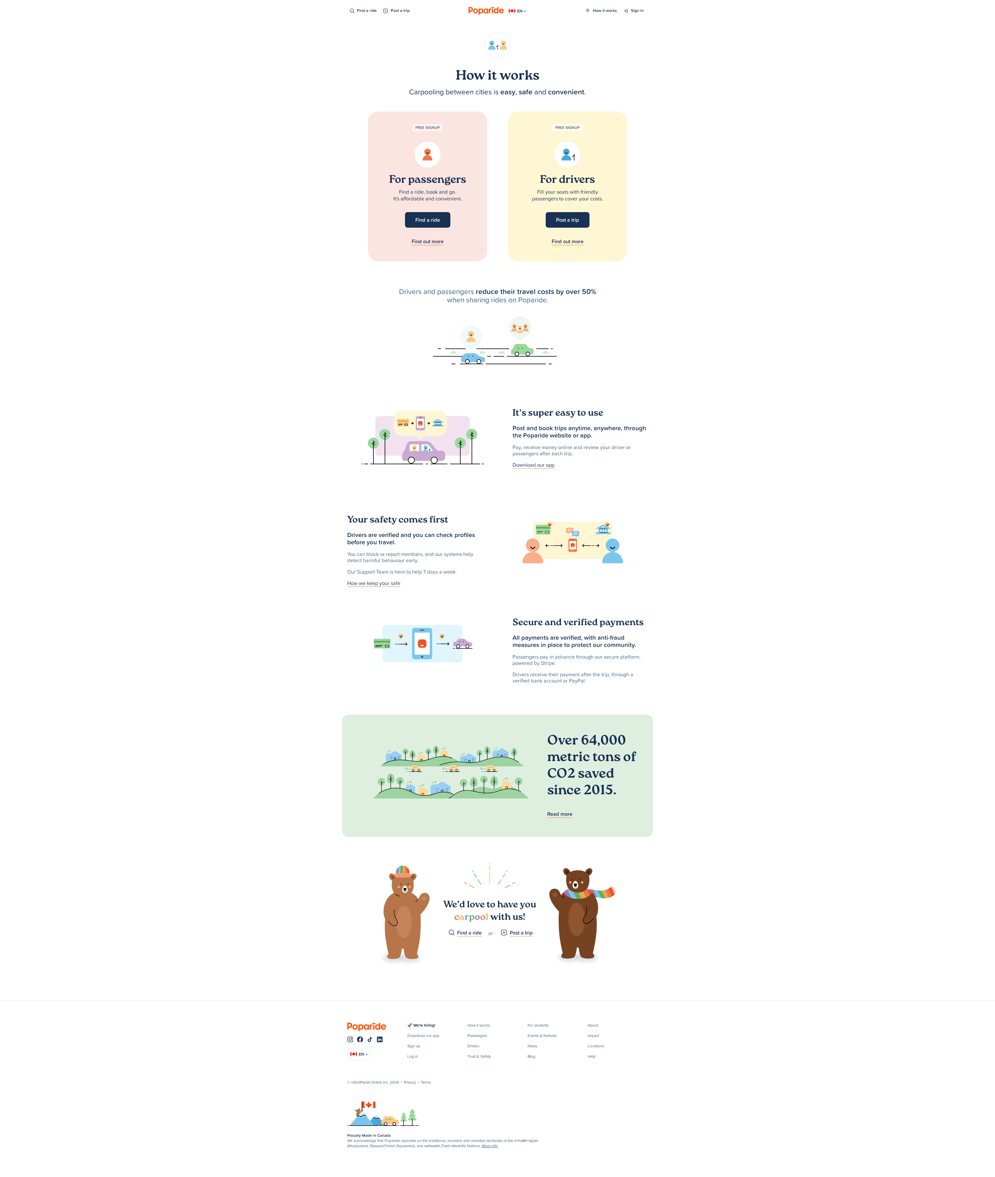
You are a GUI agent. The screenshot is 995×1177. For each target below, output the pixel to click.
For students (538, 1025)
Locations (596, 1046)
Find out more (428, 241)
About (593, 1025)
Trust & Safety (479, 1056)
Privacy (410, 1082)
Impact (593, 1035)
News (532, 1046)
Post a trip (400, 10)
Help (592, 1056)
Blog (531, 1056)
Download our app (534, 464)
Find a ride (367, 10)
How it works (605, 10)
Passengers (477, 1035)
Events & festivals (542, 1035)
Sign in (637, 10)
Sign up (413, 1046)
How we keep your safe (373, 583)
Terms (426, 1082)
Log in (412, 1056)
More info (490, 1145)
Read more (559, 814)
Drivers (473, 1046)
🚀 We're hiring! (421, 1025)
